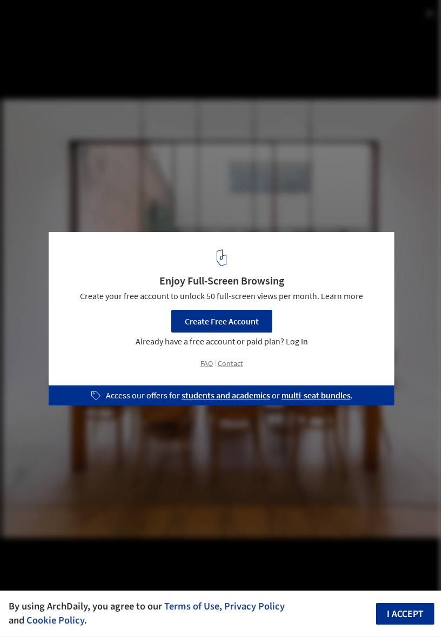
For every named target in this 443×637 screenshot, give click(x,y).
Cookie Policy (55, 620)
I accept (405, 614)
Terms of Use (191, 606)
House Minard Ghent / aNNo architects (115, 19)
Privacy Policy (254, 606)
